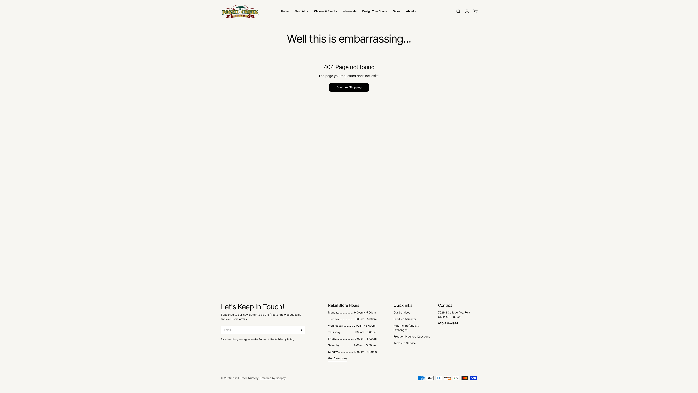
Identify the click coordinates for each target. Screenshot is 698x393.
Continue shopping (349, 87)
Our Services (402, 312)
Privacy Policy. (286, 339)
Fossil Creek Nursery (244, 378)
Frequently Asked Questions (412, 336)
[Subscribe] (301, 330)
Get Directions (337, 358)
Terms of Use (266, 339)
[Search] (458, 11)
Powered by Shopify (273, 378)
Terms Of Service (405, 343)
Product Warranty (405, 319)
